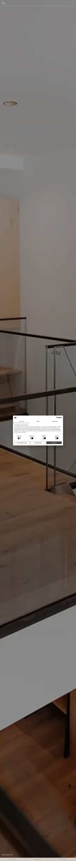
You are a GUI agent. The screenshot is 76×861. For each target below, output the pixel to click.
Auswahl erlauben (38, 442)
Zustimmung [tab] (21, 421)
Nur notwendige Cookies (22, 442)
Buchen (38, 859)
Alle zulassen (54, 442)
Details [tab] (38, 421)
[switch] (31, 438)
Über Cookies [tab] (54, 421)
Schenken (12, 859)
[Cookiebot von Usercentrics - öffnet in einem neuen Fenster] (57, 417)
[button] (72, 3)
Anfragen (63, 859)
